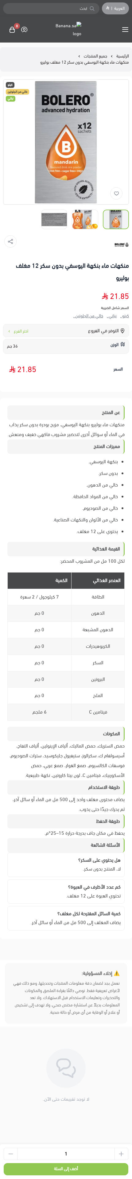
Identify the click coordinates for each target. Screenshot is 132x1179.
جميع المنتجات (95, 56)
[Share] (10, 241)
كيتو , (124, 316)
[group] (66, 142)
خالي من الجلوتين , (88, 316)
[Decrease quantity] (10, 1154)
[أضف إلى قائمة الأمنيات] (116, 193)
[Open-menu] (126, 30)
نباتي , (112, 316)
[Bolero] (121, 244)
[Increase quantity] (121, 1154)
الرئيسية (122, 56)
